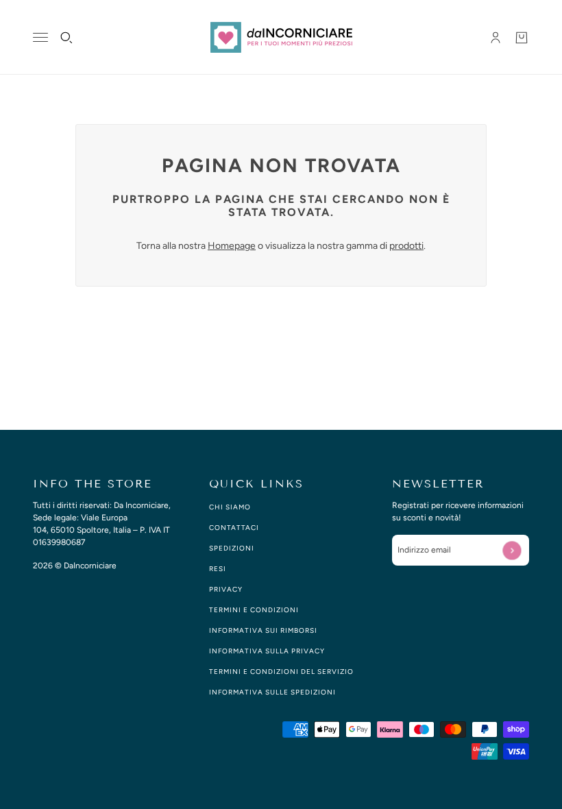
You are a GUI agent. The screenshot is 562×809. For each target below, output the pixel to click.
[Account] (495, 37)
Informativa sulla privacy (267, 651)
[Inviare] (511, 550)
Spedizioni (231, 548)
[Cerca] (66, 37)
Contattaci (234, 527)
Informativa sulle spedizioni (272, 692)
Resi (217, 568)
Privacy (226, 589)
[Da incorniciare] (281, 37)
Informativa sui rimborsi (263, 630)
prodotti (406, 246)
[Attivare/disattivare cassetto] (40, 37)
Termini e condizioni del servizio (281, 671)
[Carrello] (521, 37)
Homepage (232, 246)
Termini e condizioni (254, 609)
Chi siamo (230, 507)
